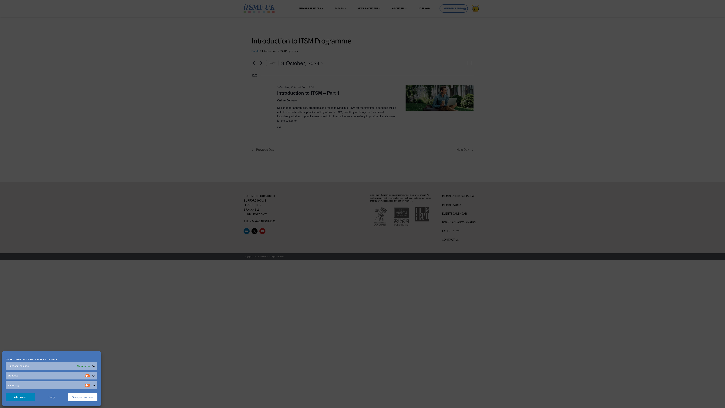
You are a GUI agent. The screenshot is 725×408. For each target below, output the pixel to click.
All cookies (20, 397)
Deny (52, 397)
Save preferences (82, 397)
